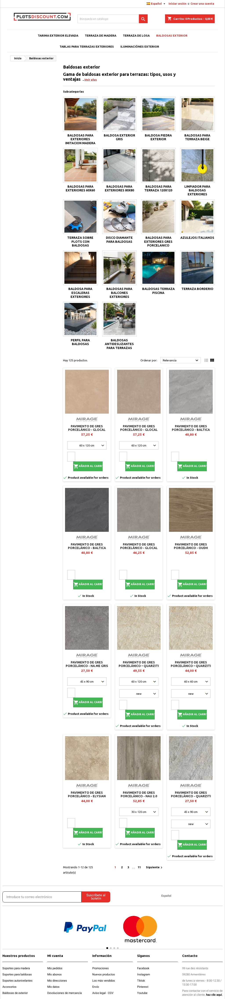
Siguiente (154, 868)
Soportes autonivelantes (17, 980)
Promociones (100, 968)
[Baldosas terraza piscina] (158, 267)
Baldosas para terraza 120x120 (158, 188)
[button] (51, 931)
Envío (95, 986)
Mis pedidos (54, 968)
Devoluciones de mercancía (64, 993)
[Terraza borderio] (197, 267)
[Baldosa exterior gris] (119, 114)
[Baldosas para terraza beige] (197, 114)
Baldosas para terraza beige (197, 137)
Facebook (143, 968)
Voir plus (90, 79)
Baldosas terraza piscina (158, 291)
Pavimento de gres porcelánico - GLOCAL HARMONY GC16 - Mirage (138, 429)
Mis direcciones (57, 980)
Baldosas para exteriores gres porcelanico (158, 241)
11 (139, 867)
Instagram (143, 974)
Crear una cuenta (202, 3)
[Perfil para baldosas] (80, 319)
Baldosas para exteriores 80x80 (119, 188)
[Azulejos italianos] (197, 216)
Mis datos (53, 986)
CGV (110, 993)
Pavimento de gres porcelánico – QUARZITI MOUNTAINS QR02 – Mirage (139, 666)
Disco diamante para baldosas (119, 239)
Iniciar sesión (178, 3)
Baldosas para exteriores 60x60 (80, 188)
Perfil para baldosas (80, 342)
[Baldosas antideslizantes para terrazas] (119, 319)
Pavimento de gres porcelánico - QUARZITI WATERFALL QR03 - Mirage (191, 796)
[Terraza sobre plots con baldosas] (80, 216)
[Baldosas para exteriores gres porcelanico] (158, 216)
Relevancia (181, 360)
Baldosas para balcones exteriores (119, 292)
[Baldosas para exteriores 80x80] (119, 165)
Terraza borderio (197, 289)
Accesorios (9, 986)
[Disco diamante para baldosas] (119, 216)
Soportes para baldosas (17, 974)
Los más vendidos (103, 980)
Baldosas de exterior (15, 993)
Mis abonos (54, 974)
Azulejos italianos (197, 237)
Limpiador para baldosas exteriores (197, 190)
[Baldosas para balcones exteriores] (119, 267)
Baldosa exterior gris (119, 137)
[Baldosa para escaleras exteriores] (80, 267)
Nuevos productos (103, 974)
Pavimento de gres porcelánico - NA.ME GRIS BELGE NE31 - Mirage (87, 666)
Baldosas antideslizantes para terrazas (119, 344)
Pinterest (142, 986)
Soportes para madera (16, 968)
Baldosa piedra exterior (158, 137)
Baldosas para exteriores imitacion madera (80, 139)
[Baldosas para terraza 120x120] (158, 165)
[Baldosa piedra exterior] (158, 114)
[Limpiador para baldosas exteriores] (197, 165)
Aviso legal (99, 993)
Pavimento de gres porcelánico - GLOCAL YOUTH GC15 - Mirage (86, 429)
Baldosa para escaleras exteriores (80, 292)
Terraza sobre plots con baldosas (80, 241)
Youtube (142, 993)
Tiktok (141, 980)
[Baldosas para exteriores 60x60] (80, 165)
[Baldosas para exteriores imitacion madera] (80, 114)
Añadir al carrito (88, 466)
